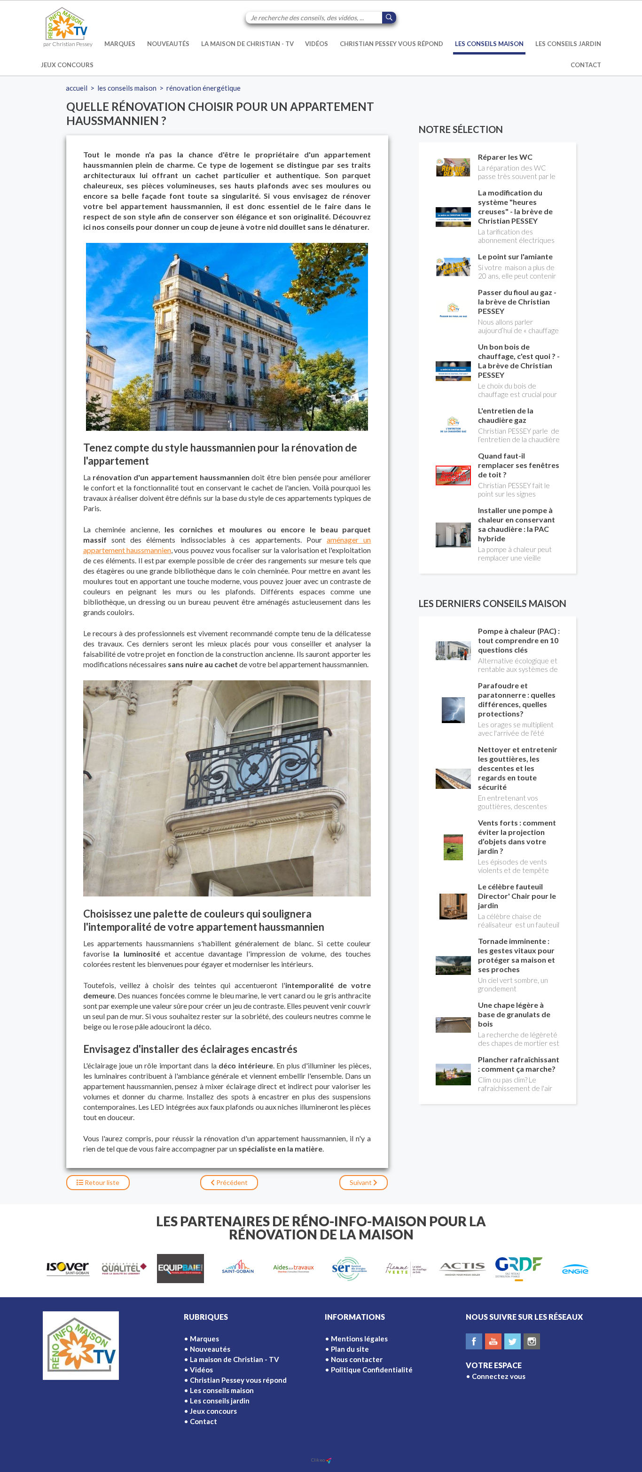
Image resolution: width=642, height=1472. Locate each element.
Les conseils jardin (568, 43)
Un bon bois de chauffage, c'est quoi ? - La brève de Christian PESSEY (519, 360)
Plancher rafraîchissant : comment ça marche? (518, 1064)
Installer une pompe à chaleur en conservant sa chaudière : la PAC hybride (516, 524)
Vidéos (316, 43)
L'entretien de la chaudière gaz (505, 415)
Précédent (231, 1182)
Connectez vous (498, 1376)
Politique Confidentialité (372, 1369)
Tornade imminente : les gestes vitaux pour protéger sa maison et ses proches (516, 955)
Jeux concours (67, 65)
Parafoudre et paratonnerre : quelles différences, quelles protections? (517, 699)
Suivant (361, 1182)
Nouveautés (168, 43)
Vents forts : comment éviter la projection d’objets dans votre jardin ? (517, 836)
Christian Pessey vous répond (391, 43)
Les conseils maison (489, 43)
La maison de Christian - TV (247, 43)
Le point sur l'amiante (515, 256)
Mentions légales (359, 1338)
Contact (586, 65)
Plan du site (350, 1349)
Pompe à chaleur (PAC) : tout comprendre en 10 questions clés (519, 640)
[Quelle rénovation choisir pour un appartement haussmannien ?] (227, 337)
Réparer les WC (505, 156)
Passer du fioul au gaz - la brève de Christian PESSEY (517, 301)
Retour (101, 1182)
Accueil (76, 88)
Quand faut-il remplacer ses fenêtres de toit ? (518, 465)
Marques (119, 43)
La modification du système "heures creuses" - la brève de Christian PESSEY (515, 206)
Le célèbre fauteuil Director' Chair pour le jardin (517, 896)
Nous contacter (357, 1359)
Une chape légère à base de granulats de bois (514, 1014)
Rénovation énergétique (203, 88)
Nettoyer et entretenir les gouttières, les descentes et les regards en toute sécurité (517, 768)
